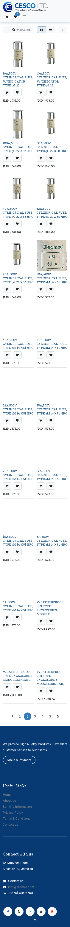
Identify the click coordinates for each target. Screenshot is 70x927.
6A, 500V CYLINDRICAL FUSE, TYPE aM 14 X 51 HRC (18, 606)
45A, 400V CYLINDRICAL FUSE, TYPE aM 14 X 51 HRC (18, 344)
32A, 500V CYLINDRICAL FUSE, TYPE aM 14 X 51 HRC (18, 409)
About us (9, 800)
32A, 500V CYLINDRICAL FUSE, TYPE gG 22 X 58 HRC (52, 212)
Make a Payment (19, 760)
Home (7, 794)
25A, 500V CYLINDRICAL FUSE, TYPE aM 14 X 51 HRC (52, 409)
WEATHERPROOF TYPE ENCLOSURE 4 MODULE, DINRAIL (17, 676)
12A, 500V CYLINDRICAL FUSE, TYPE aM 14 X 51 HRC (52, 475)
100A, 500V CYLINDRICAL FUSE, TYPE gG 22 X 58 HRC (18, 147)
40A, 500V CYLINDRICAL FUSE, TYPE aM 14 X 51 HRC (52, 344)
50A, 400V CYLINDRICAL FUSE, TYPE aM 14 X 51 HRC (52, 278)
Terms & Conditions (16, 818)
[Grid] (41, 29)
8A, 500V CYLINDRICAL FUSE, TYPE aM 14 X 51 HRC (52, 540)
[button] (7, 92)
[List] (50, 29)
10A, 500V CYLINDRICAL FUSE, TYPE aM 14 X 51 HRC (18, 540)
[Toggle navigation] (24, 17)
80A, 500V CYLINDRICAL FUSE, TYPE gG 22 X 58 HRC (52, 147)
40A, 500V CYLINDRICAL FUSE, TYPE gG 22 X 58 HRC (18, 212)
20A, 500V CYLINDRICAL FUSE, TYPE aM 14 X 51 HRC (18, 475)
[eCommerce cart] (6, 16)
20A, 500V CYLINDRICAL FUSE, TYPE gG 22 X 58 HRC (18, 278)
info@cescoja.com (21, 887)
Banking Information (17, 806)
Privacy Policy (13, 812)
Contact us (10, 824)
